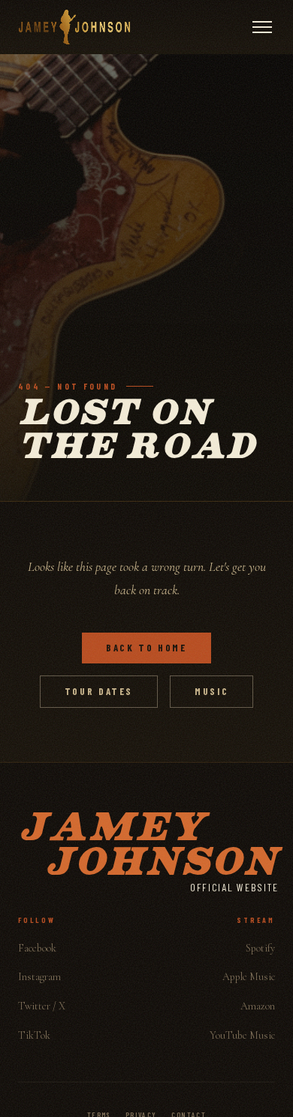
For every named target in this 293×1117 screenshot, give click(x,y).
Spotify (260, 948)
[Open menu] (262, 27)
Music (211, 691)
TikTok (34, 1035)
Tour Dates (99, 691)
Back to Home (146, 648)
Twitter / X (41, 1006)
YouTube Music (242, 1035)
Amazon (257, 1006)
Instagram (39, 976)
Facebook (37, 948)
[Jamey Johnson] (74, 27)
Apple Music (248, 976)
